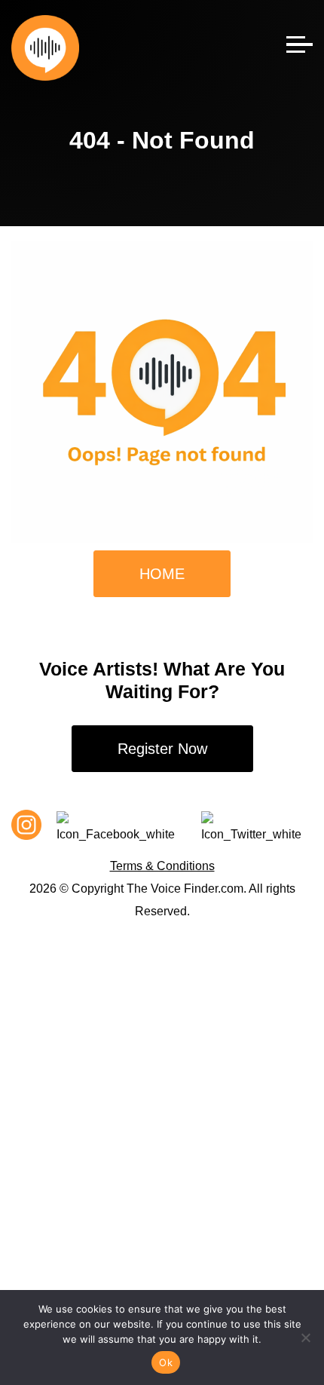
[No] (305, 1337)
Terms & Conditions (162, 865)
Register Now (162, 748)
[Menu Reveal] (299, 39)
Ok (166, 1362)
